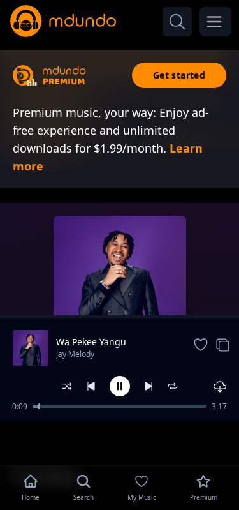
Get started (179, 75)
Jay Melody (75, 354)
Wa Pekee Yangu (91, 342)
